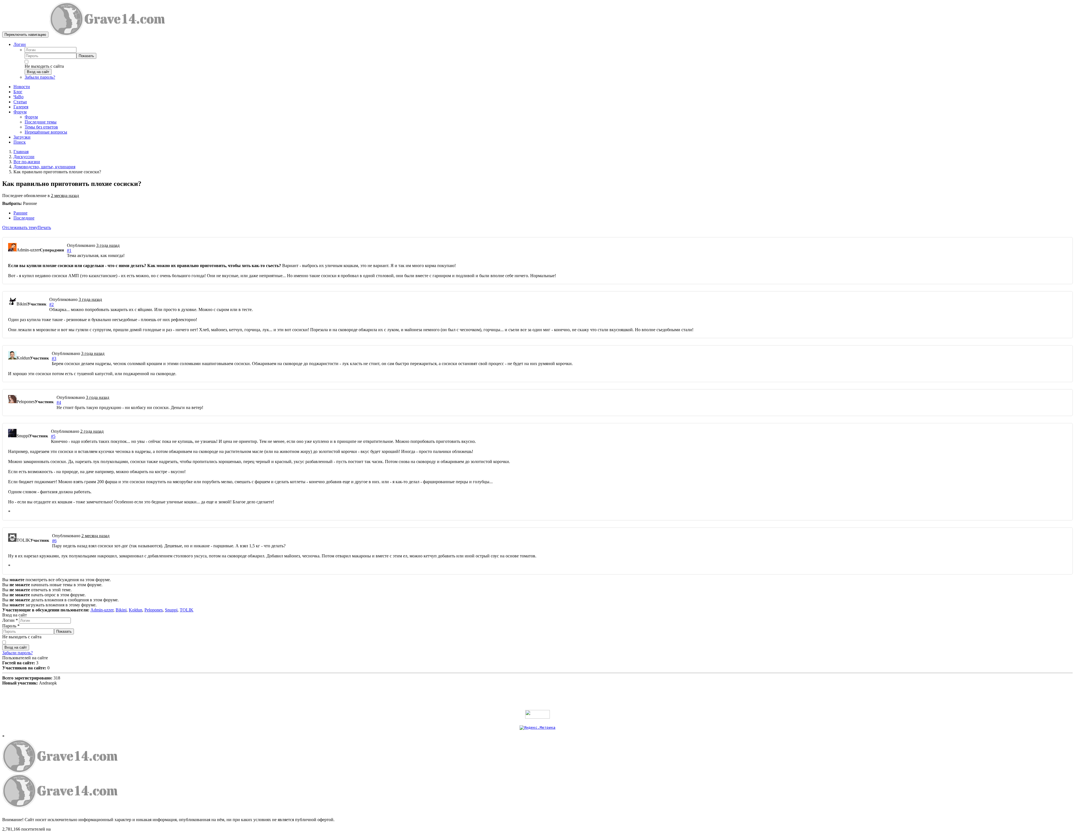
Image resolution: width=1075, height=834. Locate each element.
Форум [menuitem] (31, 117)
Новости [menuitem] (21, 86)
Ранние (20, 213)
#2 (51, 304)
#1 (69, 250)
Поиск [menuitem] (19, 142)
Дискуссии (23, 156)
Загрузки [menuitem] (22, 137)
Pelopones (153, 610)
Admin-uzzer (101, 610)
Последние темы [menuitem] (41, 122)
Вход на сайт (38, 72)
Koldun (135, 610)
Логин (19, 44)
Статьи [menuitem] (20, 101)
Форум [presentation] (20, 111)
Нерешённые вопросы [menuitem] (46, 132)
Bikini (121, 610)
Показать (86, 56)
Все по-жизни (26, 161)
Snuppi (171, 610)
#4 (59, 402)
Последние (23, 218)
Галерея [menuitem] (20, 106)
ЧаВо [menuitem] (18, 96)
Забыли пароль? (40, 77)
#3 (54, 358)
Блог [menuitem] (17, 91)
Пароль (11, 625)
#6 (54, 540)
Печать (44, 227)
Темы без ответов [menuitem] (41, 127)
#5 (53, 436)
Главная (21, 151)
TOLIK (186, 610)
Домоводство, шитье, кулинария (44, 166)
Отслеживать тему (20, 227)
